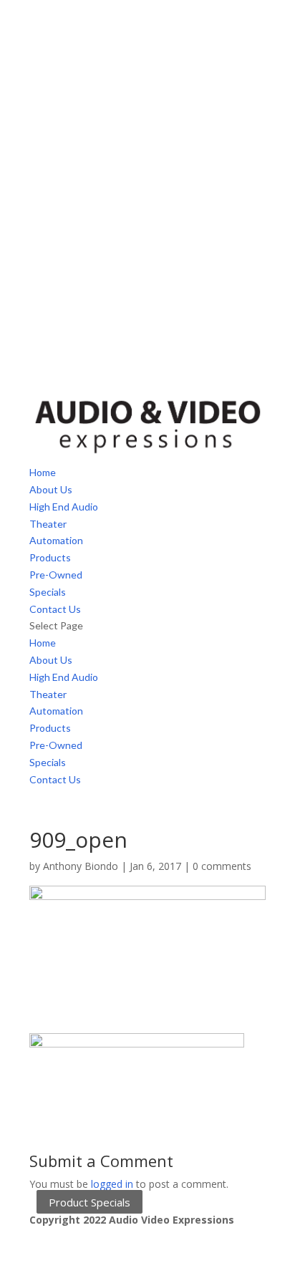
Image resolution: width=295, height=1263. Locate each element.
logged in (112, 1184)
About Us (50, 489)
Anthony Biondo (80, 866)
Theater (48, 524)
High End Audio (63, 506)
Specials (47, 592)
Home (42, 472)
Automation (56, 540)
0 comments (222, 866)
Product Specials (89, 1201)
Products (50, 557)
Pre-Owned (55, 574)
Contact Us (55, 609)
